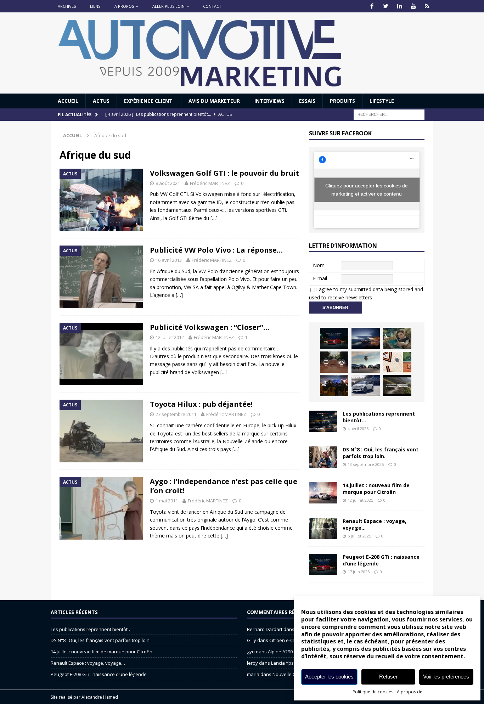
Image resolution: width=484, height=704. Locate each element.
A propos (124, 6)
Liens (95, 6)
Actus (101, 100)
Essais (307, 100)
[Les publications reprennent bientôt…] (323, 421)
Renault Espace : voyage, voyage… (374, 524)
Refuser (388, 677)
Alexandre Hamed (99, 697)
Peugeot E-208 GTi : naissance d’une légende (381, 560)
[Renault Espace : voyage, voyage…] (323, 528)
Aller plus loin (168, 6)
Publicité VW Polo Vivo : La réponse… (216, 250)
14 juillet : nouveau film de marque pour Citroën (376, 488)
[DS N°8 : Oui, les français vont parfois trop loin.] (323, 457)
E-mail (320, 278)
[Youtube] (413, 6)
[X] (385, 6)
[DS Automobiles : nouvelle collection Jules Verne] (365, 362)
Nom (319, 265)
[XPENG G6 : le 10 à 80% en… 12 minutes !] (365, 338)
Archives (67, 6)
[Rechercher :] (389, 114)
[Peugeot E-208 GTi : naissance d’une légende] (334, 338)
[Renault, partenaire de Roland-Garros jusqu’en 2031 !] (334, 362)
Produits (342, 100)
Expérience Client (149, 100)
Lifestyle (382, 100)
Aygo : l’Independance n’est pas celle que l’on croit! (223, 486)
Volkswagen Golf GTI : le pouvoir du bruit (224, 173)
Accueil (68, 100)
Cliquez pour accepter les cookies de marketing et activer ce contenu (366, 190)
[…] (214, 218)
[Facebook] (372, 6)
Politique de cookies (373, 692)
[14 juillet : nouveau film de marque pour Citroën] (323, 492)
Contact (212, 6)
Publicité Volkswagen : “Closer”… (209, 327)
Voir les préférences (446, 677)
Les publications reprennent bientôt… (379, 416)
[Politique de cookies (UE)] (427, 6)
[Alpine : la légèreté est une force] (397, 338)
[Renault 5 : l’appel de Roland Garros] (365, 385)
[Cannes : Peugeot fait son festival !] (334, 385)
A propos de (409, 692)
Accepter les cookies (329, 677)
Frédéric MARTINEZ (210, 183)
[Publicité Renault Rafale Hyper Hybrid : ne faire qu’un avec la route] (397, 385)
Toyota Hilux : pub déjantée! (201, 404)
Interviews (269, 100)
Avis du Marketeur (214, 100)
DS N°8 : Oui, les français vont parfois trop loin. (380, 452)
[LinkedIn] (399, 6)
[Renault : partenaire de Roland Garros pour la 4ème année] (397, 362)
